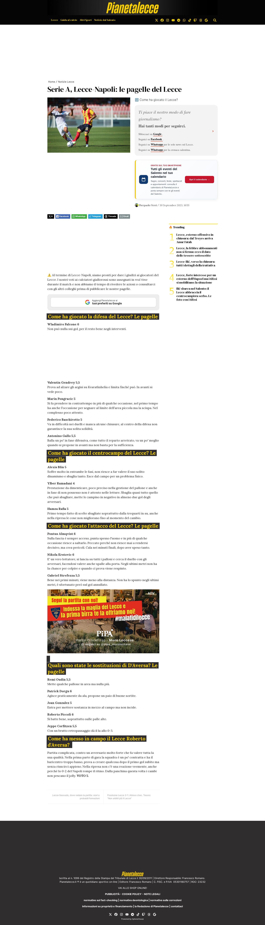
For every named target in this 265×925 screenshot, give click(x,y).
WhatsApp (80, 216)
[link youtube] (173, 19)
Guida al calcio (68, 20)
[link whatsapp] (184, 19)
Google (157, 134)
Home (51, 81)
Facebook (157, 139)
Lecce (54, 20)
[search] (215, 19)
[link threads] (201, 19)
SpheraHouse (138, 919)
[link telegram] (178, 19)
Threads (112, 216)
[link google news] (206, 19)
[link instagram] (167, 19)
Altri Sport (86, 20)
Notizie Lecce (66, 81)
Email (126, 216)
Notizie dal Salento (104, 20)
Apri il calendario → (199, 179)
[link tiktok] (189, 19)
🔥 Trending (176, 227)
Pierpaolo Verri (148, 205)
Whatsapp (157, 144)
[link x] (156, 19)
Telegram (96, 216)
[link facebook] (162, 19)
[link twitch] (195, 19)
